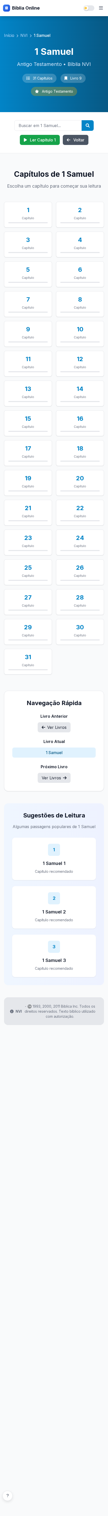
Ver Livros (57, 727)
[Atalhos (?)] (8, 1496)
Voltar (78, 139)
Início (9, 35)
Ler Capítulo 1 (42, 139)
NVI (24, 35)
